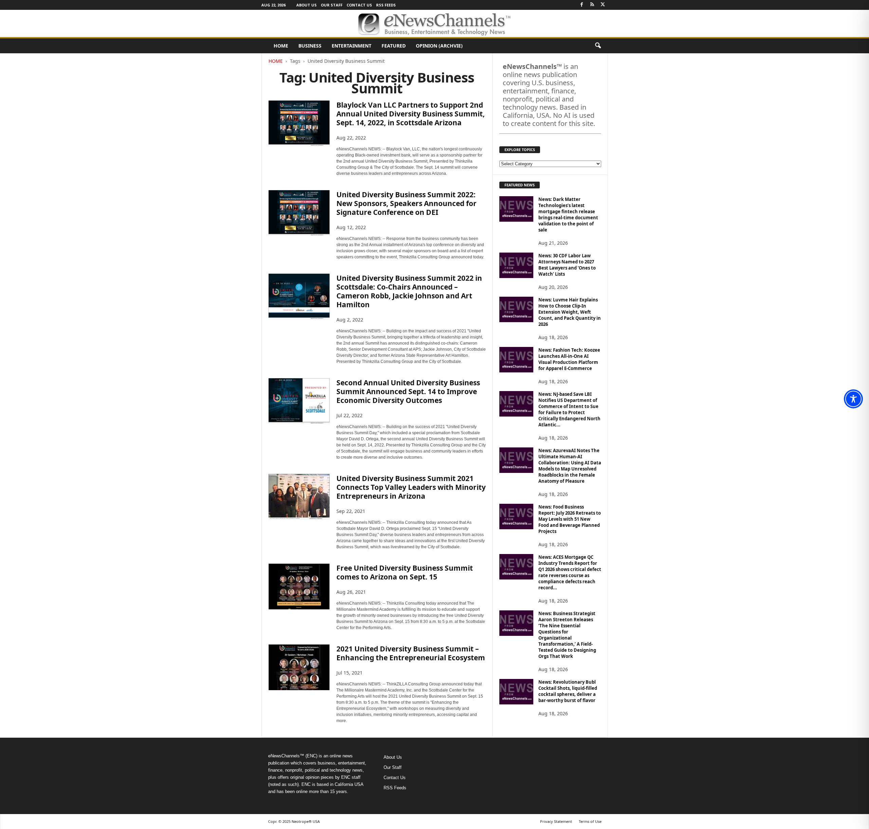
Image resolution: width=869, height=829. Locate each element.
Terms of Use (590, 821)
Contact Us (359, 4)
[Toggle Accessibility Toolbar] (853, 399)
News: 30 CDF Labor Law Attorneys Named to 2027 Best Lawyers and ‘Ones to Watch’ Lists (567, 265)
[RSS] (592, 5)
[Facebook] (582, 5)
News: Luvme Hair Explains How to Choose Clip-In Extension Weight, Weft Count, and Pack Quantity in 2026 (569, 312)
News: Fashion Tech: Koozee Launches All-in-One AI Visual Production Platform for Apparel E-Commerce (569, 359)
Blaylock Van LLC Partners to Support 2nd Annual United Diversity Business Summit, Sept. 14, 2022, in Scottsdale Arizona (410, 113)
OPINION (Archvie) (439, 45)
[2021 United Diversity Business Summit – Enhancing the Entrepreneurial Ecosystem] (299, 667)
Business (309, 45)
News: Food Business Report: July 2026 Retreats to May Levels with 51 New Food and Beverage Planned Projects (569, 519)
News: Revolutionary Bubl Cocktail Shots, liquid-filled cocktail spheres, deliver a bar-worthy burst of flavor (567, 691)
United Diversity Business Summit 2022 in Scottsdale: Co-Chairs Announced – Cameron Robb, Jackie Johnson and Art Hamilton (409, 291)
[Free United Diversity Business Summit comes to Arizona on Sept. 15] (299, 586)
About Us (306, 4)
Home (281, 45)
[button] (597, 45)
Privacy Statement (556, 821)
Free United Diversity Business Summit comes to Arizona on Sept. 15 (404, 572)
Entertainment (351, 45)
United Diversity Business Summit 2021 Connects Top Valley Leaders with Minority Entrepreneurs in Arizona (411, 487)
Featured (394, 45)
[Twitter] (603, 5)
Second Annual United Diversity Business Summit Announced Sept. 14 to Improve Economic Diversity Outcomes (408, 391)
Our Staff (332, 4)
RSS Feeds (386, 4)
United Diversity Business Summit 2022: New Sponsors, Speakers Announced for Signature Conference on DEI (406, 203)
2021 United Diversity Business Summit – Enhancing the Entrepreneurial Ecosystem (410, 653)
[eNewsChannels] (434, 23)
